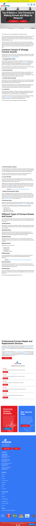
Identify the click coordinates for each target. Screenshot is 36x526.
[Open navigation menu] (34, 5)
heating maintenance (8, 97)
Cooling (3, 474)
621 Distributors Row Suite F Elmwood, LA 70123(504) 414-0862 (7, 464)
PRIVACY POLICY (16, 523)
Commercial (4, 488)
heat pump (17, 56)
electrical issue (24, 203)
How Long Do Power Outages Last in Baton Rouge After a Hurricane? (13, 382)
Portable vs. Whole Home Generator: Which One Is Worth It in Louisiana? (14, 376)
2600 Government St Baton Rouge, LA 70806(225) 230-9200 (6, 460)
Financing (3, 496)
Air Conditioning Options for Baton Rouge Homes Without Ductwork (13, 395)
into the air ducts (24, 62)
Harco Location (4, 454)
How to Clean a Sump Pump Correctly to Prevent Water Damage (20, 259)
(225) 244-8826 (22, 354)
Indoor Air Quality (5, 480)
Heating (3, 476)
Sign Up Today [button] (25, 425)
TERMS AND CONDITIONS (22, 523)
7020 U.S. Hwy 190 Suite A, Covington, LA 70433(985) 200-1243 (6, 468)
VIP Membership (5, 501)
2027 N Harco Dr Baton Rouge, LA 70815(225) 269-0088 (6, 456)
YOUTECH (12, 523)
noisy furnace (11, 56)
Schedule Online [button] (14, 21)
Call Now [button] (23, 21)
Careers (3, 505)
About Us (3, 493)
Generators (4, 482)
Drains (3, 486)
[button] (18, 372)
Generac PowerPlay (5, 503)
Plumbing (3, 484)
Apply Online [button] (7, 428)
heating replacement (8, 198)
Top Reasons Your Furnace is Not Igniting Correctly (20, 189)
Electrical (3, 478)
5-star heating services (20, 351)
